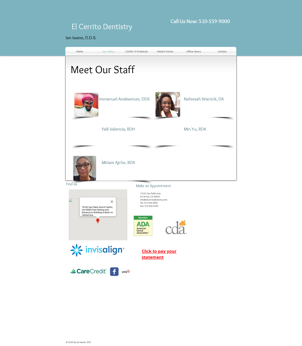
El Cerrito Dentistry (101, 26)
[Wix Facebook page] (114, 271)
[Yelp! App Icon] (125, 271)
